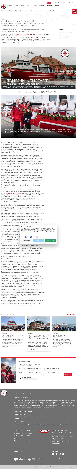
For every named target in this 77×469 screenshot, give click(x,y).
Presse (60, 2)
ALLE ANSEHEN (71, 314)
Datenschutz (34, 467)
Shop (64, 2)
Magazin (57, 5)
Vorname (21, 372)
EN (75, 2)
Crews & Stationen (26, 5)
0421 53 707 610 (65, 38)
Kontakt (71, 2)
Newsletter (54, 2)
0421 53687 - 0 (20, 421)
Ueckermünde (16, 193)
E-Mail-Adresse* (51, 372)
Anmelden (67, 374)
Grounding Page (69, 467)
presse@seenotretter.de (67, 34)
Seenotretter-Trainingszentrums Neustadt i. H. (28, 34)
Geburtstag (39, 372)
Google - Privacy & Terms (40, 87)
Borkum (8, 193)
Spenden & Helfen (39, 5)
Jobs (67, 2)
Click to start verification (29, 378)
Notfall (49, 2)
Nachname (30, 372)
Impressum (27, 467)
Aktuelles (50, 5)
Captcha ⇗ (34, 380)
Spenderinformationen (58, 467)
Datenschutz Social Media (45, 467)
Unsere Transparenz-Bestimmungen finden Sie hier (51, 458)
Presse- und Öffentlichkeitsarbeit (66, 32)
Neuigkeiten (19, 10)
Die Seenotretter (13, 5)
